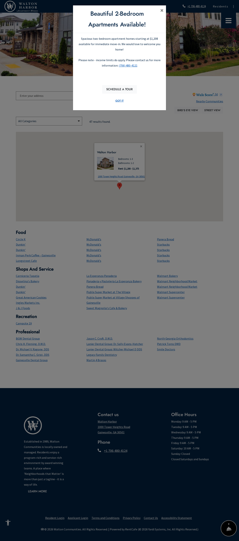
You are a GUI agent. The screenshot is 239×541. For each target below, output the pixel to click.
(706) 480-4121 (128, 65)
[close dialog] (161, 10)
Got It (119, 101)
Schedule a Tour (119, 89)
